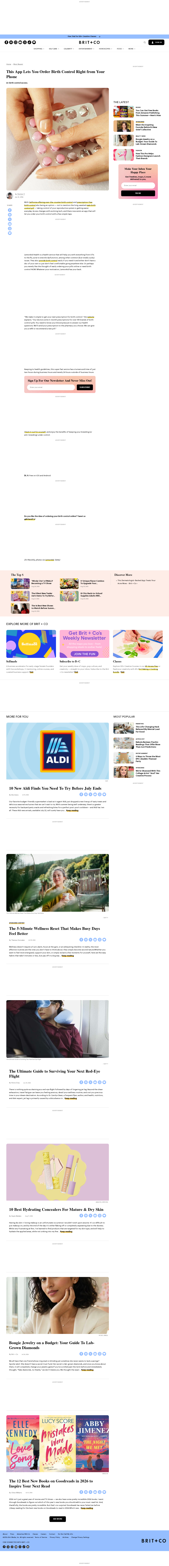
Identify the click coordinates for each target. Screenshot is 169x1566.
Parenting (140, 724)
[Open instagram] (15, 42)
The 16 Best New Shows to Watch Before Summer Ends (44, 607)
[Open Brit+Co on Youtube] (16, 1546)
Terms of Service (41, 1537)
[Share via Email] (10, 224)
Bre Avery (15, 795)
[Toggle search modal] (145, 42)
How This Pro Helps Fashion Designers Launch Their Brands (148, 156)
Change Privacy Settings (80, 1537)
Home (8, 64)
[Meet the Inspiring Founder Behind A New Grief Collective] (123, 126)
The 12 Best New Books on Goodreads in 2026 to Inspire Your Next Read (51, 1483)
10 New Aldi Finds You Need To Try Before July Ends (55, 788)
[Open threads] (25, 42)
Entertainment (85, 49)
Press (12, 1534)
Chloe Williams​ (16, 1493)
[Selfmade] (31, 644)
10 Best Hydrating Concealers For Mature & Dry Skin (56, 1209)
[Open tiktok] (29, 42)
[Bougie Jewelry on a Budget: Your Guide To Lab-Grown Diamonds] (123, 140)
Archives (66, 1537)
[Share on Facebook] (10, 210)
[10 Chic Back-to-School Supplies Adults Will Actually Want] (69, 596)
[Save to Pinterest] (10, 215)
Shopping (38, 49)
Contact (52, 1534)
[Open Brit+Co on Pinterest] (8, 1546)
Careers (43, 1534)
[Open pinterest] (11, 42)
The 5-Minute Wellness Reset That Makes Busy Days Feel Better (54, 931)
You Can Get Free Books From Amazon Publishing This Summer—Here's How (148, 113)
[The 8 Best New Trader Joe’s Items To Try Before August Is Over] (20, 596)
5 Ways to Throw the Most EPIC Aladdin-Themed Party (148, 759)
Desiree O (21, 194)
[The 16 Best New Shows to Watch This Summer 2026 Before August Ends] (20, 608)
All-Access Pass (151, 666)
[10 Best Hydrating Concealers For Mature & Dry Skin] (57, 1172)
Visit (31, 672)
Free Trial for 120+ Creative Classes (82, 36)
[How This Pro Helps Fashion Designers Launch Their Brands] (123, 155)
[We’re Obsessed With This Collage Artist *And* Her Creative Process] (123, 772)
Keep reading (72, 811)
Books (138, 107)
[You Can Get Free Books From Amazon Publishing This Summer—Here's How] (123, 112)
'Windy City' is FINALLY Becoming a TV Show (42, 582)
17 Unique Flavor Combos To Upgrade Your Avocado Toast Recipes (92, 582)
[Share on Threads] (10, 228)
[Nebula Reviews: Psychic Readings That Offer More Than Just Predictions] (123, 743)
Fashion (139, 150)
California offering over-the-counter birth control (51, 202)
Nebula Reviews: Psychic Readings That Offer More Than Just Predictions (148, 744)
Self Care (53, 49)
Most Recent (18, 64)
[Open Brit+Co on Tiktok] (24, 1546)
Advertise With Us (23, 1534)
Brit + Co (14, 1354)
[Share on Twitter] (10, 219)
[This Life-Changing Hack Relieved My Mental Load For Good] (123, 728)
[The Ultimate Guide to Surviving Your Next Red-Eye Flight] (57, 1029)
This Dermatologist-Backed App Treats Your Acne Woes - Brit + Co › (136, 582)
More (130, 49)
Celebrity (68, 49)
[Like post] (10, 233)
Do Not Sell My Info (65, 1534)
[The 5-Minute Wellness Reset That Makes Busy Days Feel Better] (57, 883)
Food (119, 49)
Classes (117, 661)
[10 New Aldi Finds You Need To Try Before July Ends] (57, 751)
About (5, 1534)
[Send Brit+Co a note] (34, 42)
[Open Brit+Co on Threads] (20, 1546)
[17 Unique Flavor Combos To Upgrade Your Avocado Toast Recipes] (69, 584)
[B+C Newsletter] (84, 644)
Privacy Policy (55, 1537)
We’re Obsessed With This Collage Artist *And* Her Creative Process (148, 773)
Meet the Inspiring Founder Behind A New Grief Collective (146, 127)
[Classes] (138, 644)
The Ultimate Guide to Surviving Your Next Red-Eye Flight (54, 1074)
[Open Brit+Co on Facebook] (4, 1546)
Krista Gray (15, 1083)
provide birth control (48, 261)
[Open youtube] (20, 42)
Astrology (140, 739)
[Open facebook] (6, 42)
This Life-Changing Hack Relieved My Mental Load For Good (148, 729)
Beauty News (141, 136)
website (90, 317)
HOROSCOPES (104, 49)
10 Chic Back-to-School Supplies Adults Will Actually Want (91, 594)
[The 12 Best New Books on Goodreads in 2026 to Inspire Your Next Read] (57, 1444)
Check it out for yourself (35, 432)
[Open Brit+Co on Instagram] (12, 1546)
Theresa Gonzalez (18, 940)
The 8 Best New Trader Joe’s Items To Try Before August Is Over (43, 594)
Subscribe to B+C (70, 661)
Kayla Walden (16, 1216)
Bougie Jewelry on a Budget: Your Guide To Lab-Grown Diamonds (146, 141)
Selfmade (11, 661)
